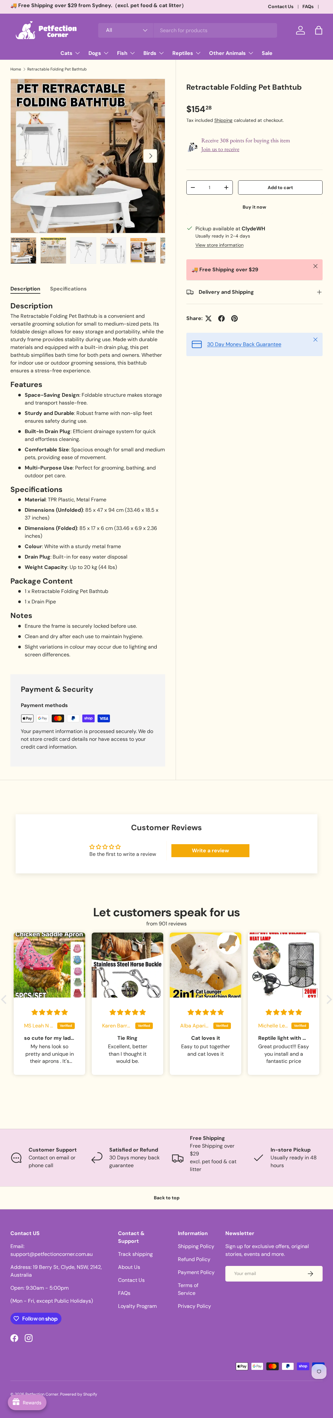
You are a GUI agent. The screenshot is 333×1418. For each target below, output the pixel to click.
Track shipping (135, 1254)
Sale (267, 53)
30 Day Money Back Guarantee (244, 344)
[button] (319, 30)
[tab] (25, 288)
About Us (129, 1267)
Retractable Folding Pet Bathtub (57, 69)
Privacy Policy (194, 1306)
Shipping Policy (196, 1246)
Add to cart (280, 187)
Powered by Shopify (78, 1394)
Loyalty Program (137, 1306)
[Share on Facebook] (221, 318)
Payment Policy (196, 1272)
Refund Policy (194, 1259)
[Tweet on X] (208, 318)
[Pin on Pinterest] (234, 318)
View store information (219, 245)
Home (15, 69)
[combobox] (187, 30)
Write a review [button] (210, 850)
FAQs (308, 6)
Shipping (223, 120)
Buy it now (254, 207)
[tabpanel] (87, 479)
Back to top (167, 1198)
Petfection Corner (42, 1394)
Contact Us (281, 6)
